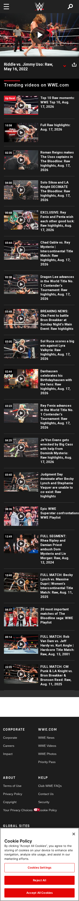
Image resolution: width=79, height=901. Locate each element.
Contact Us (46, 794)
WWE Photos (47, 754)
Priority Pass (47, 762)
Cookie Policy (47, 810)
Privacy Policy (12, 794)
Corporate (10, 737)
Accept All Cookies (39, 892)
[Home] (39, 7)
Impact (8, 754)
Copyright (9, 802)
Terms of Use (12, 786)
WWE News (46, 737)
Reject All (39, 880)
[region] (39, 864)
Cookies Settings (39, 867)
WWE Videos (47, 745)
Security (43, 802)
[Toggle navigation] (6, 6)
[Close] (74, 834)
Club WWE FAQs (47, 786)
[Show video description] (64, 64)
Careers (8, 745)
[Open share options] (74, 64)
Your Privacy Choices (12, 810)
